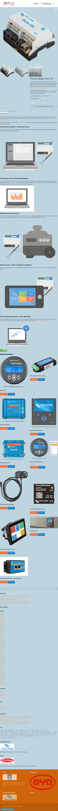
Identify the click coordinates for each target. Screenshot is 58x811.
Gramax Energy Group (43, 732)
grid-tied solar (54, 732)
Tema (42, 735)
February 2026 (2, 619)
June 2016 (2, 683)
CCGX (11, 182)
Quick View (11, 393)
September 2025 (3, 626)
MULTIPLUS (32, 734)
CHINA (30, 730)
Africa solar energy (10, 730)
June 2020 (2, 636)
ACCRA (1, 730)
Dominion (19, 806)
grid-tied (49, 732)
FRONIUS (21, 732)
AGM (16, 730)
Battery (26, 730)
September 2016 (3, 679)
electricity (38, 730)
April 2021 (2, 629)
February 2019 (2, 654)
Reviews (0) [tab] (13, 111)
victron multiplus (10, 737)
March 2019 (2, 652)
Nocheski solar (42, 734)
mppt (28, 734)
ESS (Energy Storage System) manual (42, 320)
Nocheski (36, 734)
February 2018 (2, 668)
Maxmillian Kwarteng (22, 734)
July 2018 (1, 665)
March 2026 (2, 617)
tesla (45, 735)
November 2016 (3, 675)
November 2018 (3, 658)
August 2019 (2, 647)
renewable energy (49, 734)
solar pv (16, 735)
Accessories (38, 106)
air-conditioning (21, 730)
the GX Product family (51, 90)
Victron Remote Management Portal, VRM (40, 88)
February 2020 (2, 642)
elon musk (13, 732)
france (17, 732)
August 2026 (2, 613)
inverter (2, 734)
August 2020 (2, 633)
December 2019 (3, 644)
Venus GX (14, 182)
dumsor (34, 730)
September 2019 (3, 645)
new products (2, 693)
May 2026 (2, 615)
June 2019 (2, 649)
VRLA (15, 737)
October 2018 (2, 659)
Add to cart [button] (34, 467)
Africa (5, 730)
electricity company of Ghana (5, 732)
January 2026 (2, 620)
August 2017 (2, 672)
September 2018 (3, 661)
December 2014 (3, 684)
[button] (56, 9)
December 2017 (3, 670)
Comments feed (3, 708)
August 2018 (2, 663)
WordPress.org (2, 710)
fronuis (25, 732)
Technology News (3, 695)
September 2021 (3, 628)
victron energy (3, 737)
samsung (54, 734)
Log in (1, 704)
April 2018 (2, 667)
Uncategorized (2, 698)
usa (48, 735)
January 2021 (2, 631)
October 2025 (2, 624)
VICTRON (51, 735)
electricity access (44, 730)
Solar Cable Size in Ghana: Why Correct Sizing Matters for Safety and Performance (15, 596)
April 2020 (2, 640)
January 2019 (2, 656)
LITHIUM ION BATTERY (14, 734)
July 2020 (1, 635)
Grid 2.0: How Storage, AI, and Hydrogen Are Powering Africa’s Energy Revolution (14, 603)
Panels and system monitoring (47, 106)
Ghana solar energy (35, 732)
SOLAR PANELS (12, 735)
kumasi (6, 734)
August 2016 (2, 681)
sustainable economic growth (30, 735)
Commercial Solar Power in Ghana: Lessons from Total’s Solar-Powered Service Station (15, 601)
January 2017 (2, 674)
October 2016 (2, 677)
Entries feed (2, 706)
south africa (22, 735)
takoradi (37, 735)
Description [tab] (4, 111)
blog (1, 691)
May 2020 (2, 638)
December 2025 (3, 622)
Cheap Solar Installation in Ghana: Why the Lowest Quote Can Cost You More (14, 597)
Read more (4, 394)
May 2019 (2, 651)
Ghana (29, 732)
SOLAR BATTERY (6, 735)
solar (1, 735)
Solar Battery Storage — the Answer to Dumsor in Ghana (10, 599)
